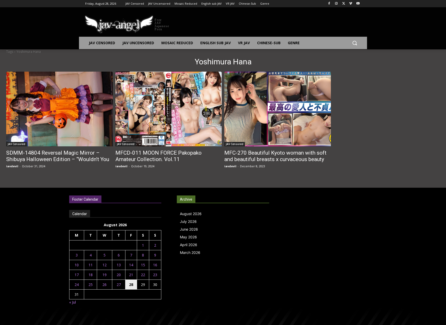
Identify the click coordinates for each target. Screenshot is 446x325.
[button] (354, 43)
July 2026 (188, 221)
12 (104, 264)
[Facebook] (329, 4)
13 (119, 264)
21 (131, 274)
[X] (344, 4)
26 (104, 284)
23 (155, 274)
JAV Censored (16, 144)
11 (91, 264)
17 (77, 274)
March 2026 (190, 252)
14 (131, 264)
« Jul (72, 302)
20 (119, 274)
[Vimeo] (351, 4)
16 (155, 264)
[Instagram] (336, 4)
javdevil (12, 166)
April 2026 (188, 245)
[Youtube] (358, 4)
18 (91, 274)
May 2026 (188, 237)
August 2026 (191, 213)
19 (104, 274)
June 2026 (189, 229)
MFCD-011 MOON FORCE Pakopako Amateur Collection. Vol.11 (158, 156)
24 (77, 284)
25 (91, 284)
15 (143, 264)
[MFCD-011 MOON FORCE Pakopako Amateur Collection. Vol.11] (168, 109)
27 (119, 284)
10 (77, 264)
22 (143, 274)
